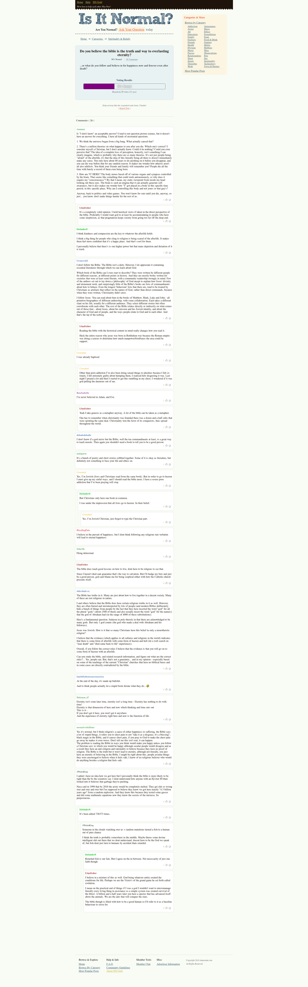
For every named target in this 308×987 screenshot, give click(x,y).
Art (189, 31)
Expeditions (210, 34)
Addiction (192, 26)
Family (191, 36)
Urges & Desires (211, 66)
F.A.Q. (109, 964)
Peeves (191, 53)
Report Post (124, 108)
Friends (191, 42)
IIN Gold (97, 2)
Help (88, 2)
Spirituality (209, 61)
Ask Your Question (131, 29)
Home (80, 2)
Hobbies (208, 47)
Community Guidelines (118, 967)
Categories (98, 38)
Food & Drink (210, 39)
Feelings (192, 39)
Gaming (208, 42)
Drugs (207, 28)
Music (191, 50)
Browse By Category (89, 967)
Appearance (209, 26)
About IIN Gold (114, 971)
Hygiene (192, 47)
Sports (191, 61)
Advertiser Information (168, 964)
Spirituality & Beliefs (119, 38)
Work (190, 66)
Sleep (190, 58)
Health (191, 44)
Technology (210, 63)
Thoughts (192, 63)
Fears (206, 36)
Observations (210, 53)
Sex (206, 58)
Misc (206, 50)
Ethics (207, 31)
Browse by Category (195, 22)
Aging (191, 28)
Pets (206, 55)
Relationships (194, 55)
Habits (207, 44)
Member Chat (143, 964)
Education (193, 34)
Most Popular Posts (195, 70)
